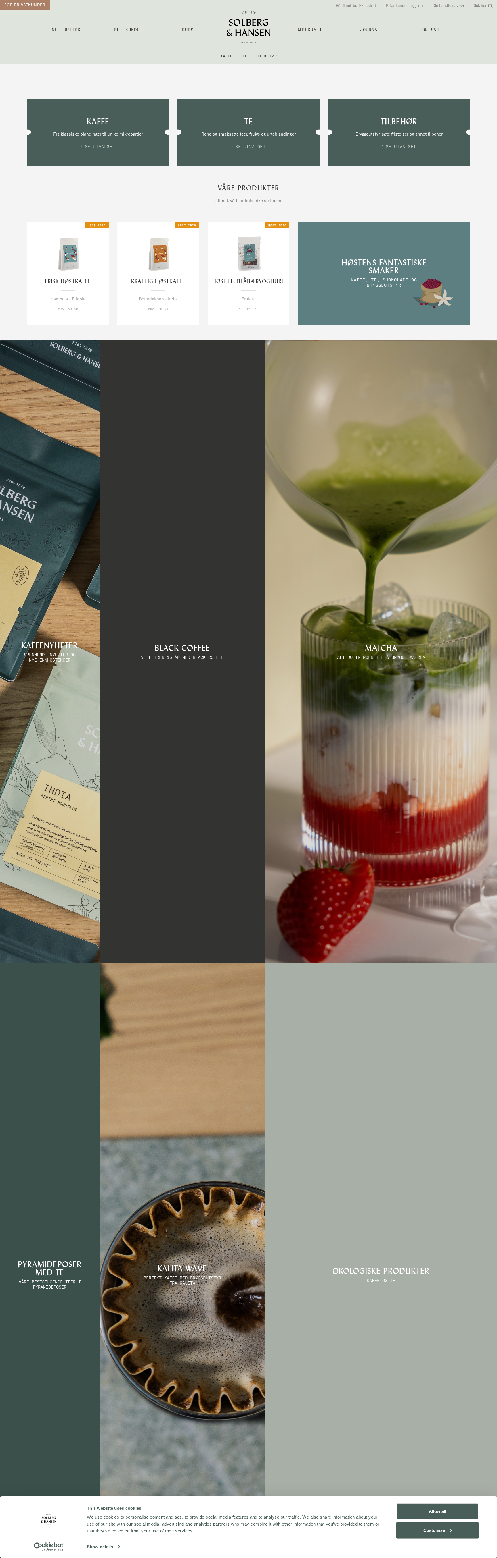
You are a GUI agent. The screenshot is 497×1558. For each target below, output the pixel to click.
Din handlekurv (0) (448, 5)
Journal (370, 29)
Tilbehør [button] (267, 56)
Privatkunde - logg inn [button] (404, 5)
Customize (434, 1530)
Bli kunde (127, 29)
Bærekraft (309, 29)
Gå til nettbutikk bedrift (356, 5)
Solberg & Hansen (248, 27)
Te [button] (245, 56)
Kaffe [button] (226, 56)
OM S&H (430, 29)
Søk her (480, 5)
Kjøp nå (56, 319)
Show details (100, 1546)
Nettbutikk (66, 29)
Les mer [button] (79, 319)
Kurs (188, 29)
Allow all (437, 1511)
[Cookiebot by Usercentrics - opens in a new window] (49, 1546)
